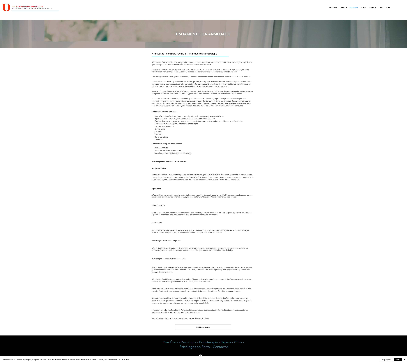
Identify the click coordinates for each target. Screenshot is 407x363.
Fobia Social (157, 223)
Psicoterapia (208, 342)
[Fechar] (404, 359)
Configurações (386, 360)
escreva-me (175, 312)
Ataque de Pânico (159, 168)
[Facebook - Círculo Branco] (200, 356)
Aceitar (397, 360)
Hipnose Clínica (233, 342)
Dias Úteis (170, 342)
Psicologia (188, 342)
